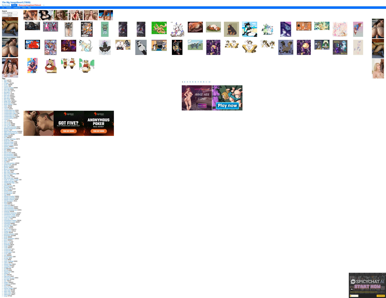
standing (6, 266)
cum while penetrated (10, 127)
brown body (7, 103)
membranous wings (9, 214)
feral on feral (7, 152)
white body (7, 290)
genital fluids (7, 164)
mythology (7, 223)
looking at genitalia (9, 198)
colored (6, 109)
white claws (7, 291)
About (24, 7)
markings (6, 211)
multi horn (7, 219)
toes (5, 281)
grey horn (6, 175)
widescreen (7, 294)
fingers (6, 160)
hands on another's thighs (11, 180)
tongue (6, 282)
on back (6, 228)
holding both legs (9, 181)
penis (5, 240)
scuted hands (8, 252)
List (3, 7)
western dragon (8, 288)
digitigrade (7, 134)
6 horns (6, 86)
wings (5, 296)
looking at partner (9, 199)
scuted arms (7, 249)
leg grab (6, 187)
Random (8, 7)
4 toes (6, 84)
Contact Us (17, 7)
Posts (14, 5)
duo (5, 137)
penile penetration (9, 238)
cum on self (7, 125)
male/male (7, 205)
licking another (8, 192)
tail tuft (6, 270)
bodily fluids (7, 101)
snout (5, 259)
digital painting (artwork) (11, 133)
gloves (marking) (9, 169)
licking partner (8, 193)
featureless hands (9, 148)
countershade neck (9, 112)
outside (6, 232)
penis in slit (7, 241)
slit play (6, 258)
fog (5, 161)
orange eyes (7, 231)
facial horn (7, 140)
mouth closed (8, 217)
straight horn (7, 267)
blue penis (7, 98)
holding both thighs (9, 183)
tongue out (7, 284)
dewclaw (6, 130)
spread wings (8, 264)
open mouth (7, 229)
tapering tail (7, 272)
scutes (6, 253)
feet (5, 149)
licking (6, 190)
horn (5, 184)
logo (5, 195)
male (5, 204)
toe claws (7, 279)
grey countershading (10, 173)
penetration (7, 235)
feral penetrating (8, 155)
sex (5, 255)
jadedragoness (8, 186)
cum (5, 121)
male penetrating (9, 208)
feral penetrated (8, 154)
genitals (6, 167)
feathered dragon (9, 142)
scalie (5, 247)
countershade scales (10, 113)
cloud (5, 107)
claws (5, 106)
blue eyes (7, 97)
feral (5, 151)
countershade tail (9, 115)
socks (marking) (8, 261)
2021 (5, 81)
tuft (5, 285)
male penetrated (8, 207)
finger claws (7, 158)
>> (209, 82)
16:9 (5, 80)
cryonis (6, 119)
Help (29, 7)
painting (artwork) (9, 234)
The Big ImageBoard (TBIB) (16, 2)
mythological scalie (9, 222)
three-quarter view (9, 278)
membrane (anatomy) (10, 213)
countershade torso (9, 116)
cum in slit (7, 122)
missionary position (9, 216)
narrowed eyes (8, 225)
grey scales (7, 177)
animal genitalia (8, 88)
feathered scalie (8, 143)
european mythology (10, 139)
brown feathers (8, 104)
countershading (8, 118)
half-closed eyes (9, 178)
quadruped (7, 244)
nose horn (7, 226)
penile (5, 237)
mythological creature (10, 220)
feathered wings (8, 145)
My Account (6, 5)
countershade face (9, 110)
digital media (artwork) (10, 131)
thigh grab (7, 276)
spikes (6, 263)
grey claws (7, 172)
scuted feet (7, 250)
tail (5, 269)
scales (6, 246)
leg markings (7, 189)
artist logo (7, 89)
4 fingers (6, 83)
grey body (7, 170)
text (5, 275)
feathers (6, 146)
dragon (6, 136)
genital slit (7, 166)
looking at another (9, 196)
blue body (7, 95)
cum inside (7, 124)
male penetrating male (10, 210)
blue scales (7, 100)
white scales (7, 293)
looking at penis (8, 201)
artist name (7, 91)
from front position (9, 163)
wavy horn (7, 287)
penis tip (6, 243)
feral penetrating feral (10, 157)
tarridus (6, 273)
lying (5, 202)
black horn (7, 94)
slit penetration (8, 256)
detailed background (10, 128)
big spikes (7, 92)
